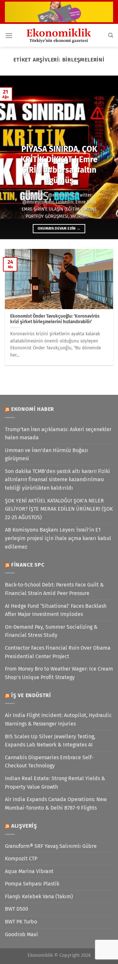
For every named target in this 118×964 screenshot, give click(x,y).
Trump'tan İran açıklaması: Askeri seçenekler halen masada (58, 433)
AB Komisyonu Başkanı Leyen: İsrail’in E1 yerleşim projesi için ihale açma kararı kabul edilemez (58, 538)
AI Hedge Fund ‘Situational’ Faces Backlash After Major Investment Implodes (56, 610)
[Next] (107, 157)
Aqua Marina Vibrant (29, 871)
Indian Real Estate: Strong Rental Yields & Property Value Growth (55, 782)
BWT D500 (16, 909)
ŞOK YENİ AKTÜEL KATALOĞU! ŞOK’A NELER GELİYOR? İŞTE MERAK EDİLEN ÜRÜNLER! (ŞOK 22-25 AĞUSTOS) (59, 509)
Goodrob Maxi (21, 934)
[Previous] (10, 157)
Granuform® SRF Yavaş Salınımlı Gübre (51, 846)
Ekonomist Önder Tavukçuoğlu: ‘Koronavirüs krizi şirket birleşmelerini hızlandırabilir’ (55, 319)
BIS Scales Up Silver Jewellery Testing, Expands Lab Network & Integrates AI (50, 740)
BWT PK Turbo (21, 922)
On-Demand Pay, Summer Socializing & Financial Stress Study (51, 631)
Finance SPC (28, 565)
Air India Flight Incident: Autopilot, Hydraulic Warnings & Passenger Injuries (58, 719)
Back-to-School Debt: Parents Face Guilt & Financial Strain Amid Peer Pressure (54, 589)
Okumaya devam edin (59, 228)
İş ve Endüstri (31, 695)
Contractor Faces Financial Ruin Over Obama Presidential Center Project (57, 652)
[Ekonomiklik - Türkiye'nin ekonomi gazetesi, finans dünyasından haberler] (59, 35)
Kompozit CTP (21, 858)
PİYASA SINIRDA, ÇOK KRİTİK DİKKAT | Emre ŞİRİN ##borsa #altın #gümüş (59, 164)
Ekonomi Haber (32, 409)
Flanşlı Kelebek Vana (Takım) (39, 896)
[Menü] (9, 35)
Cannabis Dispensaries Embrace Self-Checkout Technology (49, 761)
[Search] (110, 35)
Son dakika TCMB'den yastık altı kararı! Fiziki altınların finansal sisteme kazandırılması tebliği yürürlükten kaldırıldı (57, 479)
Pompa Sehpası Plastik (32, 884)
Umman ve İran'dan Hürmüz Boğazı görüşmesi (46, 454)
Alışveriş (24, 826)
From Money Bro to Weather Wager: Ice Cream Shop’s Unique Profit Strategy (59, 673)
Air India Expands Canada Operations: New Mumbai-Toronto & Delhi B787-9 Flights (56, 803)
